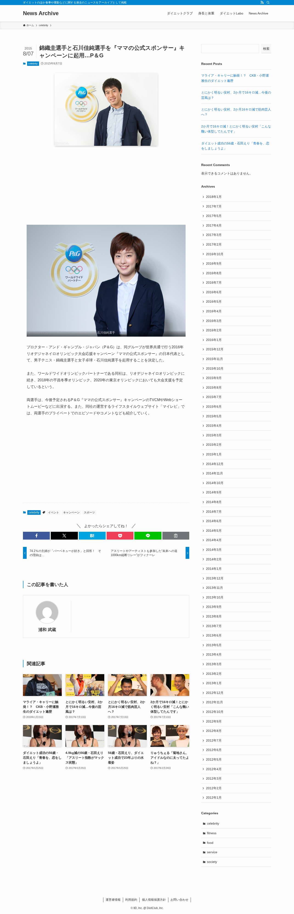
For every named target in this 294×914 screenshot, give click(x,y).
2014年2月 (214, 559)
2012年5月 (214, 759)
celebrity (33, 63)
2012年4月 (214, 769)
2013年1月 (214, 683)
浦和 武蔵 (47, 629)
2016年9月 (214, 263)
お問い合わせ (179, 899)
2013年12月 (214, 578)
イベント (53, 512)
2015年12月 (214, 349)
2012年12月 (214, 693)
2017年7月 (214, 206)
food (210, 843)
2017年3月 (214, 235)
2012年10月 (214, 712)
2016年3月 (214, 321)
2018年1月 (214, 197)
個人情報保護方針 (154, 899)
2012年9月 (214, 721)
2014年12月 (214, 464)
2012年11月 (214, 702)
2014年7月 (214, 511)
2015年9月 (214, 378)
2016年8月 (214, 273)
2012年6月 (214, 750)
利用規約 (131, 899)
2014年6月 (214, 521)
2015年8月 (214, 387)
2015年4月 (214, 425)
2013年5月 (214, 645)
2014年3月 (214, 549)
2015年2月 (214, 444)
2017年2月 (214, 244)
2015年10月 (214, 368)
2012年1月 (214, 797)
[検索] (268, 2)
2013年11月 (214, 588)
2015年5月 (214, 416)
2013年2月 (214, 674)
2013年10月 (214, 597)
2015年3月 (214, 435)
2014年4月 (214, 540)
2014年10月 (214, 483)
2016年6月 (214, 292)
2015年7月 (214, 397)
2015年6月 (214, 406)
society (212, 862)
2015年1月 (214, 454)
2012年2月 (214, 788)
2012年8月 (214, 731)
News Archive (41, 13)
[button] (36, 536)
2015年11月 (214, 359)
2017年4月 (214, 225)
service (212, 852)
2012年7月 (214, 740)
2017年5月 (214, 216)
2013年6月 (214, 635)
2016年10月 (214, 254)
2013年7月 (214, 626)
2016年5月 (214, 301)
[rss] (262, 2)
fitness (211, 833)
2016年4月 (214, 311)
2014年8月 (214, 502)
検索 (266, 48)
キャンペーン (71, 512)
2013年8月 (214, 616)
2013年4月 (214, 654)
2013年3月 (214, 664)
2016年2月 (214, 330)
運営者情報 (113, 899)
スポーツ (89, 512)
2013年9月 (214, 607)
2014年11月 (214, 473)
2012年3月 (214, 778)
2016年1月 (214, 340)
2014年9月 (214, 492)
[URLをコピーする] (175, 536)
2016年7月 (214, 282)
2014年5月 (214, 530)
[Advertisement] (106, 185)
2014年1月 (214, 569)
